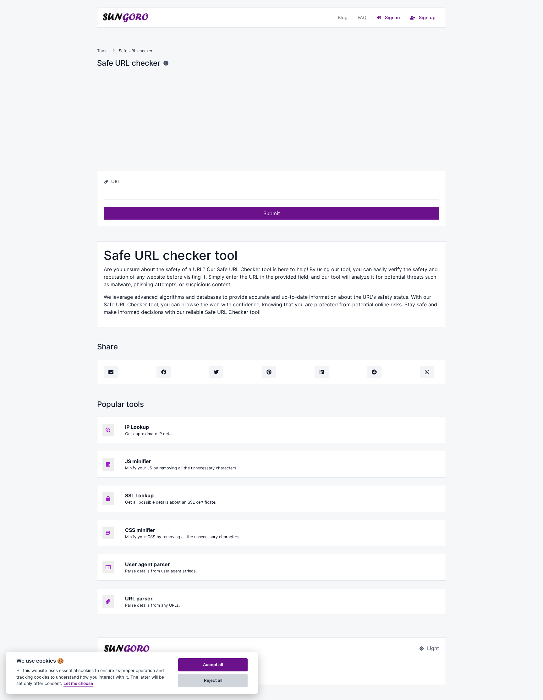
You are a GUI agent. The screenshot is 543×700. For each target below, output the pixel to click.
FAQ (362, 17)
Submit (271, 213)
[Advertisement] (271, 119)
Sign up (427, 17)
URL (115, 181)
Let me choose (78, 683)
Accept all (213, 664)
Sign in (392, 17)
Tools (102, 50)
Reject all (213, 680)
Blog (343, 17)
